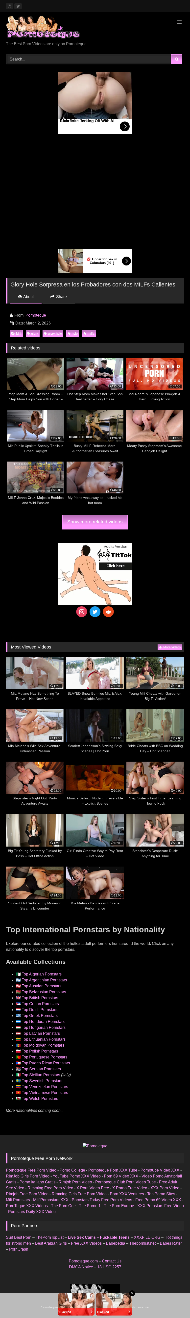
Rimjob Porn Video (75, 1182)
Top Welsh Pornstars (40, 1098)
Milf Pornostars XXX (51, 1200)
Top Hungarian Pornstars (44, 1027)
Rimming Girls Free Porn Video (79, 1194)
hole (75, 333)
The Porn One (63, 1206)
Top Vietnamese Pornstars (45, 1093)
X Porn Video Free (92, 1188)
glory (34, 333)
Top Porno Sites (161, 1194)
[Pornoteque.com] (95, 28)
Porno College (72, 1170)
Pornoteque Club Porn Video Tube (125, 1182)
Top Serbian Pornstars (41, 1069)
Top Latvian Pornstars (41, 1033)
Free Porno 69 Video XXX (158, 1200)
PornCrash (18, 1249)
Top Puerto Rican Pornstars (46, 1063)
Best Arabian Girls (51, 1243)
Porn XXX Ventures (127, 1194)
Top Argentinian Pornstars (44, 980)
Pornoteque (35, 315)
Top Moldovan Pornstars (43, 1045)
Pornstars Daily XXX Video (32, 1212)
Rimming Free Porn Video (50, 1188)
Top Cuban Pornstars (40, 1004)
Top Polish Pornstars (40, 1051)
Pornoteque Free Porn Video (31, 1170)
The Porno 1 (90, 1206)
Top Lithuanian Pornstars (44, 1039)
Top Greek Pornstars (40, 1016)
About (28, 297)
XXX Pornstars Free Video (160, 1206)
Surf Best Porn (18, 1237)
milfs (91, 333)
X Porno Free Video (129, 1188)
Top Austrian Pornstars (41, 986)
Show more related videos (95, 521)
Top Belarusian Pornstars (44, 992)
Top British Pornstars (40, 998)
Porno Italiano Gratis (37, 1182)
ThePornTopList (50, 1237)
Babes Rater (171, 1243)
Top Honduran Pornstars (43, 1021)
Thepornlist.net (142, 1243)
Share (61, 297)
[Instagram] (81, 611)
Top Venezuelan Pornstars (45, 1087)
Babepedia (115, 1243)
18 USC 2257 (109, 1267)
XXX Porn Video (164, 1188)
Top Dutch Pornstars (39, 1010)
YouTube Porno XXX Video (77, 1176)
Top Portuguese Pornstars (44, 1057)
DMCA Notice (81, 1267)
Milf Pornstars (18, 1200)
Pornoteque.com (83, 1261)
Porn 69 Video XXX (121, 1176)
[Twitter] (95, 611)
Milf (18, 333)
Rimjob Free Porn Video (27, 1194)
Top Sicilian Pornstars (41, 1075)
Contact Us (111, 1261)
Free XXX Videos (86, 1243)
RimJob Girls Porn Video (27, 1176)
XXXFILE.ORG (147, 1237)
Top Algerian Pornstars (42, 974)
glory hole (55, 333)
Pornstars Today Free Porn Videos (102, 1200)
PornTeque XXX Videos (27, 1206)
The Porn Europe (119, 1206)
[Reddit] (108, 611)
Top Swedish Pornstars (42, 1081)
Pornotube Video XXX (160, 1170)
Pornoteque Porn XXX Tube (112, 1170)
